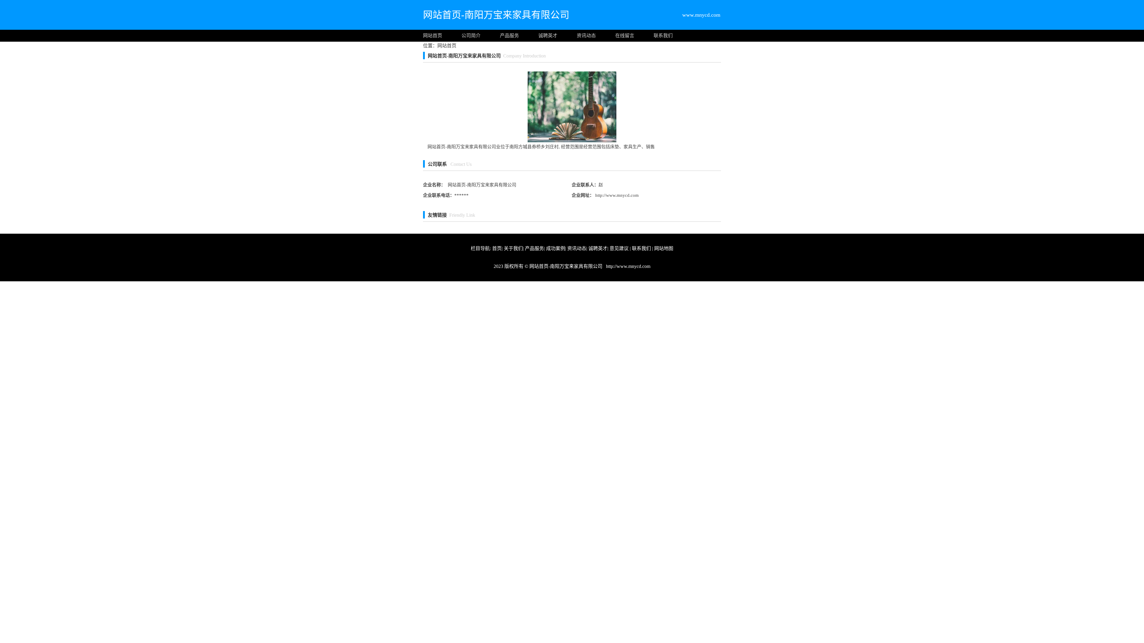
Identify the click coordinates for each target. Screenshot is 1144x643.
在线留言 (624, 35)
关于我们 (513, 248)
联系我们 (663, 35)
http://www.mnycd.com (616, 195)
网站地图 (663, 248)
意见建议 (619, 248)
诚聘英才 (547, 35)
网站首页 (432, 35)
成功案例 (555, 248)
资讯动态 (586, 35)
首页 (497, 248)
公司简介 (471, 35)
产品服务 (509, 35)
